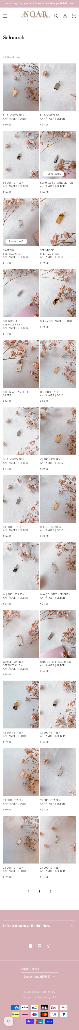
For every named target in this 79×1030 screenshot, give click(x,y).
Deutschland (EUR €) (37, 976)
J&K (53, 997)
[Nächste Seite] (61, 891)
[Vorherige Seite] (17, 891)
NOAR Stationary (44, 991)
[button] (5, 15)
